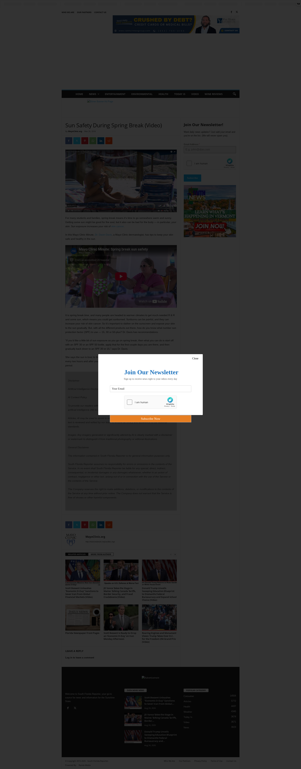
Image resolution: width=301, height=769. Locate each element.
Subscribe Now (150, 418)
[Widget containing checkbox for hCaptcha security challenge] (150, 402)
